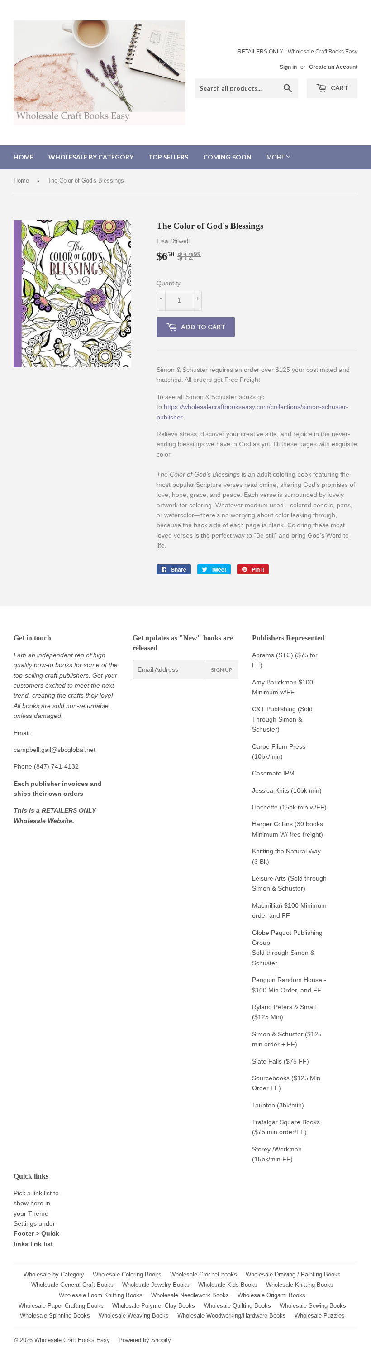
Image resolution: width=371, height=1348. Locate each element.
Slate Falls (267, 1061)
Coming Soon (227, 157)
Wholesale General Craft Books (72, 1284)
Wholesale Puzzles (320, 1315)
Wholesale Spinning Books (55, 1315)
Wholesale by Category (90, 157)
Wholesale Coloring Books (127, 1274)
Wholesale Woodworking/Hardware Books (231, 1315)
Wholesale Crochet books (203, 1274)
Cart (338, 87)
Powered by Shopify (145, 1340)
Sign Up (222, 669)
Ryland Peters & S (278, 1007)
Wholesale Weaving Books (134, 1315)
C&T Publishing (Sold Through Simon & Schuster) (282, 719)
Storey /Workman (277, 1149)
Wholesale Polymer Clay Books (153, 1305)
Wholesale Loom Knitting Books (101, 1295)
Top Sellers (168, 157)
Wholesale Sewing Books (313, 1305)
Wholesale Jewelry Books (156, 1284)
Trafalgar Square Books (286, 1122)
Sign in (288, 67)
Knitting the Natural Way (286, 851)
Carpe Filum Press (278, 746)
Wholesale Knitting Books (299, 1284)
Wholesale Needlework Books (190, 1295)
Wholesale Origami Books (271, 1295)
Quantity (169, 283)
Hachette (265, 807)
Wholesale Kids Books (227, 1284)
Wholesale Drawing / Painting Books (293, 1274)
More (275, 157)
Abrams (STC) (272, 655)
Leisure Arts (270, 878)
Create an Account (333, 67)
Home (23, 157)
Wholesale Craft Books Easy (72, 1340)
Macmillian (267, 905)
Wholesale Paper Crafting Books (61, 1305)
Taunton (263, 1105)
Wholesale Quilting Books (237, 1305)
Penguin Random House (287, 979)
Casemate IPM (273, 773)
